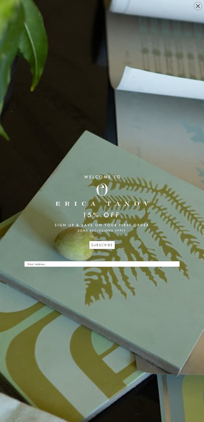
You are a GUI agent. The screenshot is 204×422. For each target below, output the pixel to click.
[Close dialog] (198, 6)
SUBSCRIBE (102, 245)
